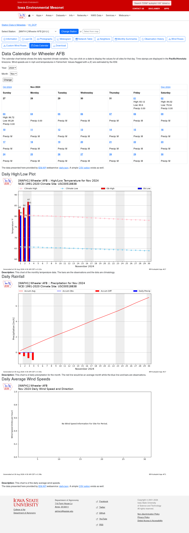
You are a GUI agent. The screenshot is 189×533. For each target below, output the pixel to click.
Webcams (124, 15)
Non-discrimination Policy (149, 514)
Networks (81, 15)
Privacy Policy (144, 517)
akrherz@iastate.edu (64, 511)
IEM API (42, 167)
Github (102, 513)
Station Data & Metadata (14, 24)
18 (31, 141)
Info (71, 15)
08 (135, 114)
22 (135, 141)
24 (4, 154)
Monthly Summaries (127, 38)
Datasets (60, 15)
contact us (138, 8)
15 (135, 129)
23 (162, 141)
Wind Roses (177, 38)
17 (4, 141)
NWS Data (96, 15)
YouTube (103, 518)
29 (135, 154)
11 (31, 129)
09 (162, 114)
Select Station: (9, 31)
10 (4, 129)
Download (61, 45)
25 (31, 154)
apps (166, 8)
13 (82, 129)
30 (162, 154)
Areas (49, 15)
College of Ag (19, 509)
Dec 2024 (165, 87)
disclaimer (154, 8)
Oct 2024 (7, 87)
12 (59, 129)
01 (135, 98)
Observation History (154, 38)
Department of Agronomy (25, 512)
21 (110, 141)
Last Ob (28, 38)
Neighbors (105, 38)
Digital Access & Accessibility (150, 520)
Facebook (103, 501)
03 (4, 114)
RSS (101, 524)
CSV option (84, 167)
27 (82, 154)
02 (162, 98)
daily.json (63, 167)
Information (11, 38)
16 (162, 129)
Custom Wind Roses (16, 45)
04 (31, 114)
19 (59, 141)
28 (110, 154)
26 (59, 154)
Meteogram (65, 38)
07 (110, 114)
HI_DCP (32, 24)
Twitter (102, 507)
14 (110, 129)
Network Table (85, 38)
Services (110, 15)
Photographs (46, 38)
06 (82, 114)
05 (59, 114)
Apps (38, 15)
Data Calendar (41, 45)
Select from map (91, 31)
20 (82, 141)
